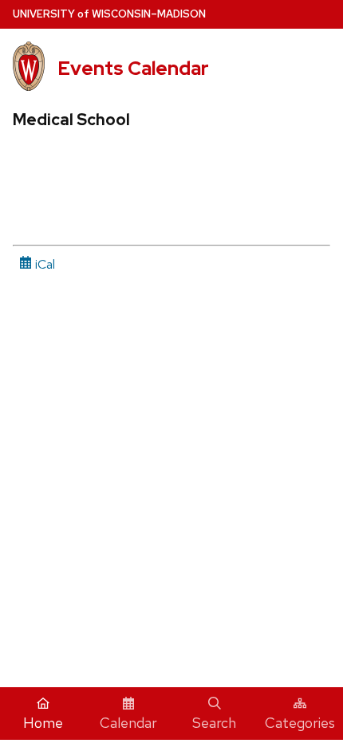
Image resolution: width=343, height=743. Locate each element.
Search (214, 723)
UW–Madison (109, 14)
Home (43, 723)
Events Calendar (133, 68)
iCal (43, 264)
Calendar (128, 723)
